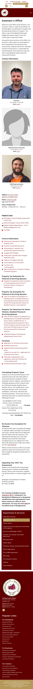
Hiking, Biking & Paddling (8, 670)
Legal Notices (8, 3)
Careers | (24, 1)
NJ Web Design (15, 683)
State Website (11, 445)
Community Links (6, 626)
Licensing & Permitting (8, 659)
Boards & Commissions (8, 624)
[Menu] (31, 12)
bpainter (18, 187)
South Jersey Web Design (17, 684)
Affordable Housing (9, 516)
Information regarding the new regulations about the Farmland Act (15, 358)
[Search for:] (17, 6)
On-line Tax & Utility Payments (10, 634)
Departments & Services (8, 628)
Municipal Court (8, 539)
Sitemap (20, 686)
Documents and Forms (15, 1)
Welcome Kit (5, 641)
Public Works (7, 543)
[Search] (26, 6)
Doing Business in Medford (9, 654)
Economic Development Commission (11, 656)
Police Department (9, 549)
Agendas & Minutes (7, 622)
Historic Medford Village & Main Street (12, 672)
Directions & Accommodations (10, 668)
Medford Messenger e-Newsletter (11, 632)
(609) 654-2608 (11, 200)
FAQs (7, 1)
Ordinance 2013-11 (8, 495)
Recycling (6, 555)
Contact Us (7, 685)
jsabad (18, 151)
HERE (26, 503)
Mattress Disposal (7, 643)
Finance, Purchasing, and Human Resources (13, 535)
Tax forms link (8, 265)
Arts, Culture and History (8, 666)
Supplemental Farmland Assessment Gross (15, 349)
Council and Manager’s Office (12, 531)
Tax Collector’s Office (10, 559)
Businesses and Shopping (9, 650)
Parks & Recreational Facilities (10, 674)
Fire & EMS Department (10, 552)
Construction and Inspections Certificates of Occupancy (16, 527)
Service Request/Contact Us (20, 3)
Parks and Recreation (7, 637)
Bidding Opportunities (8, 652)
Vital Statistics (7, 565)
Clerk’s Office (7, 523)
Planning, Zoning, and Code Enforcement (16, 546)
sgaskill (18, 104)
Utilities (5, 562)
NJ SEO (23, 683)
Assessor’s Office (9, 520)
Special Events (6, 639)
